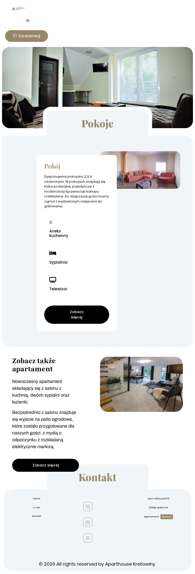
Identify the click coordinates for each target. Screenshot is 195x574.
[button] (27, 20)
